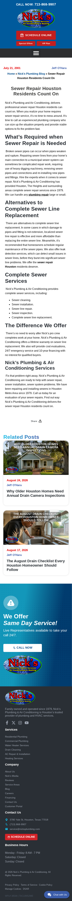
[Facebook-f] (7, 723)
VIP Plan (46, 43)
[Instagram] (20, 723)
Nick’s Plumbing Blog (31, 73)
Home (11, 73)
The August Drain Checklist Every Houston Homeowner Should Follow (36, 565)
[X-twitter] (14, 723)
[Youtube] (27, 723)
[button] (36, 53)
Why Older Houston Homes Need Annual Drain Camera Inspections (36, 493)
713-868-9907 (45, 4)
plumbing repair (39, 194)
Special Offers (26, 43)
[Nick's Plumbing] (36, 18)
